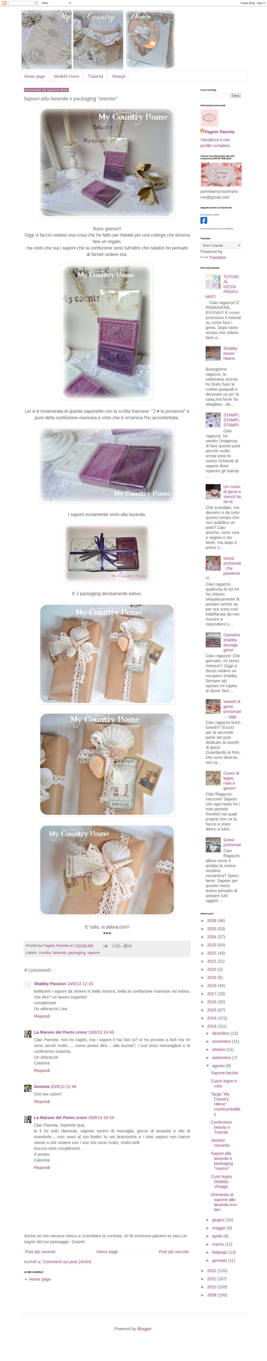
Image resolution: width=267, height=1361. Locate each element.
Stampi (118, 76)
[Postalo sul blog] (118, 946)
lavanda (59, 953)
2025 (212, 928)
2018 (212, 985)
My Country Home (209, 214)
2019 (212, 977)
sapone (93, 953)
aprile (217, 1236)
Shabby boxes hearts (230, 353)
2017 (212, 993)
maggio (219, 1228)
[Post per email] (105, 945)
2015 (212, 1010)
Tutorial (95, 76)
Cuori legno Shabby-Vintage (221, 1181)
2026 (212, 920)
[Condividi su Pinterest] (130, 946)
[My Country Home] (203, 222)
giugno (219, 1220)
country (45, 953)
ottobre (219, 1049)
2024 (212, 937)
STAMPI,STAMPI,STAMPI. (231, 420)
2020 (212, 969)
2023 (212, 945)
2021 (212, 961)
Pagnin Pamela (219, 132)
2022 (212, 953)
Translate (217, 257)
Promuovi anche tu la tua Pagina (216, 228)
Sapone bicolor (224, 1073)
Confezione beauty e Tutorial (221, 1127)
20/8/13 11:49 (63, 1086)
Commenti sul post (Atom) (67, 1261)
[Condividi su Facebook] (126, 946)
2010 (212, 1287)
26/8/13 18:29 (101, 1117)
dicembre (221, 1033)
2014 (212, 1018)
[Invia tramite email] (114, 946)
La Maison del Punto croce (60, 1032)
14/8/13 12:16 (80, 983)
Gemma (41, 1086)
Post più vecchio (174, 1251)
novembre (222, 1041)
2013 (212, 1026)
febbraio (220, 1252)
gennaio (220, 1260)
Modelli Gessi (66, 76)
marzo (218, 1244)
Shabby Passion (50, 983)
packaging (76, 953)
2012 (212, 1270)
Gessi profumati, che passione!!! (223, 568)
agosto (219, 1065)
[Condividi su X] (122, 946)
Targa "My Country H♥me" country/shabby (225, 1104)
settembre (222, 1057)
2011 (212, 1278)
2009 (212, 1295)
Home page (34, 76)
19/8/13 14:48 (101, 1032)
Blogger (144, 1328)
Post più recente (40, 1251)
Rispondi (42, 1016)
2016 (212, 1002)
